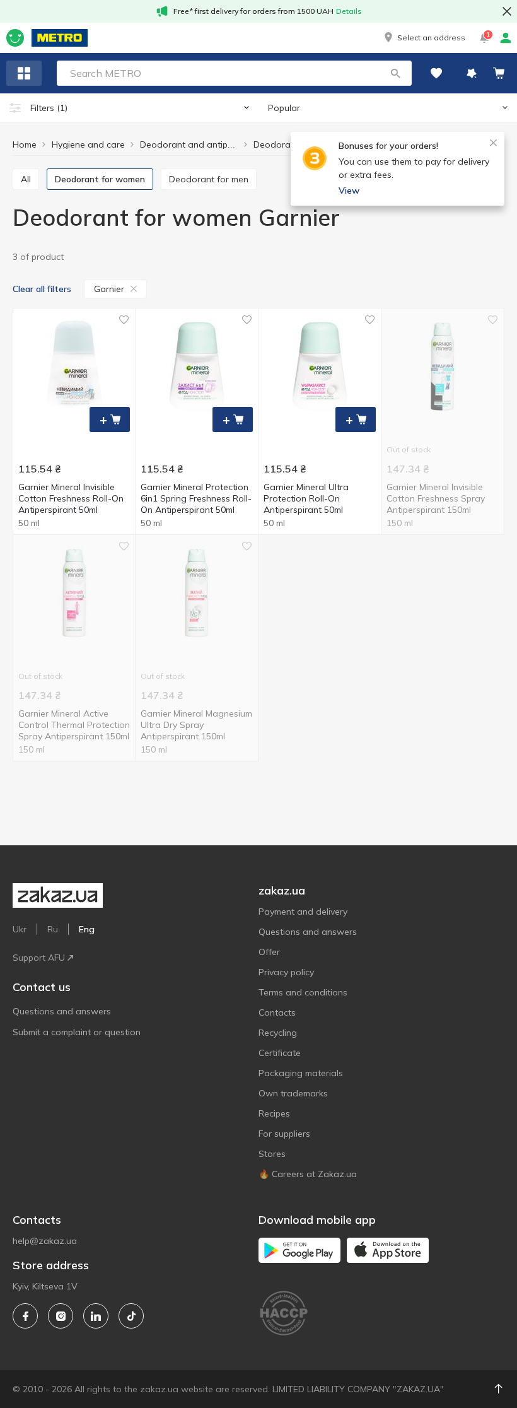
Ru (52, 929)
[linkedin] (95, 1316)
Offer (269, 952)
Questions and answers (62, 1011)
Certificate (279, 1053)
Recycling (277, 1032)
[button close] (507, 11)
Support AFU (39, 957)
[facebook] (25, 1316)
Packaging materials (300, 1073)
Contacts (277, 1012)
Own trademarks (293, 1093)
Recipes (274, 1113)
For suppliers (284, 1133)
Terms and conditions (302, 992)
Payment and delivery (302, 911)
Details (349, 11)
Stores (272, 1153)
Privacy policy (286, 972)
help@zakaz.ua (45, 1241)
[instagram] (60, 1316)
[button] (423, 38)
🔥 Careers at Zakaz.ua (307, 1174)
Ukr (19, 929)
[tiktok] (131, 1316)
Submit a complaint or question (77, 1032)
